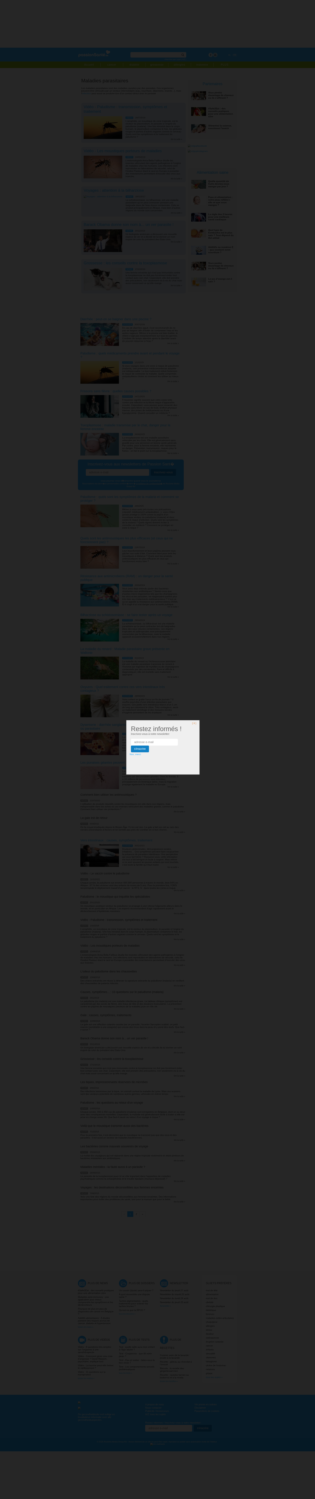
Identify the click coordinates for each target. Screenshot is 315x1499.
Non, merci (135, 754)
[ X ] (194, 723)
